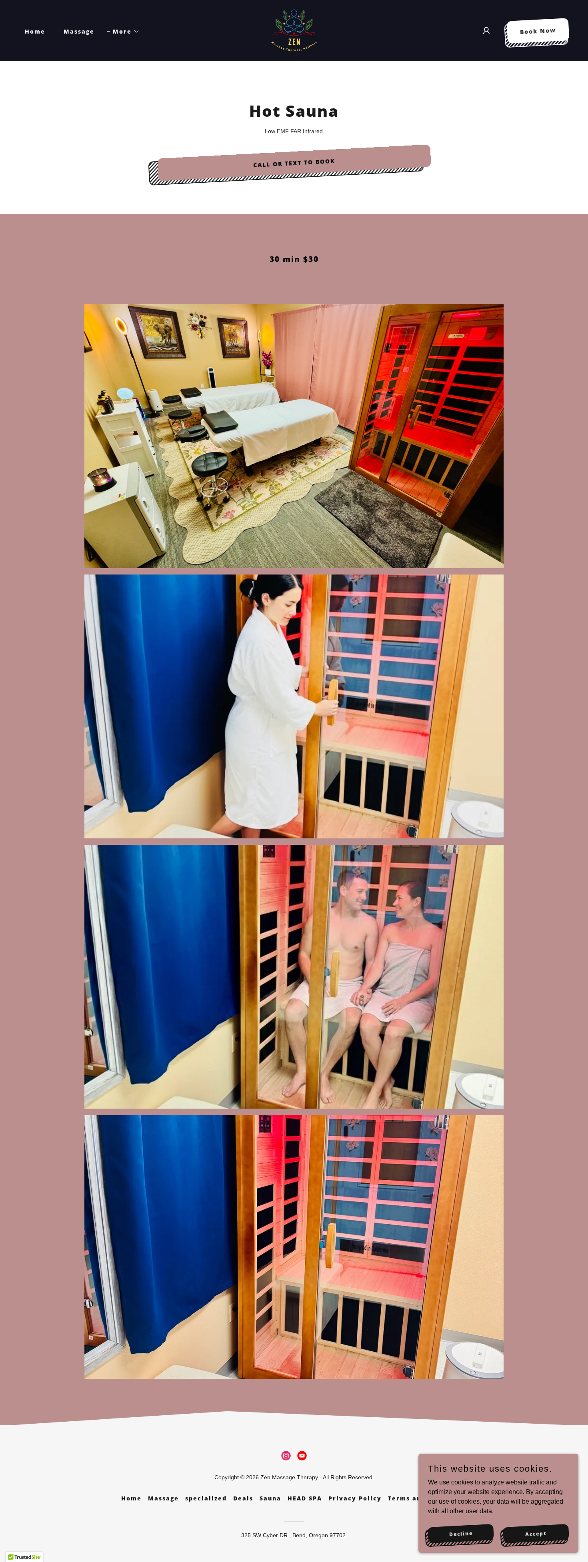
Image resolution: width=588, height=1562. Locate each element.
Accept (536, 1533)
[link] (294, 30)
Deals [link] (243, 1498)
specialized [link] (206, 1498)
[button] (123, 31)
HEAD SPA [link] (305, 1498)
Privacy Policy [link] (355, 1498)
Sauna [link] (270, 1498)
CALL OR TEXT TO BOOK (294, 163)
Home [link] (35, 31)
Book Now (538, 31)
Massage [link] (79, 31)
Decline (461, 1533)
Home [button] (131, 1498)
